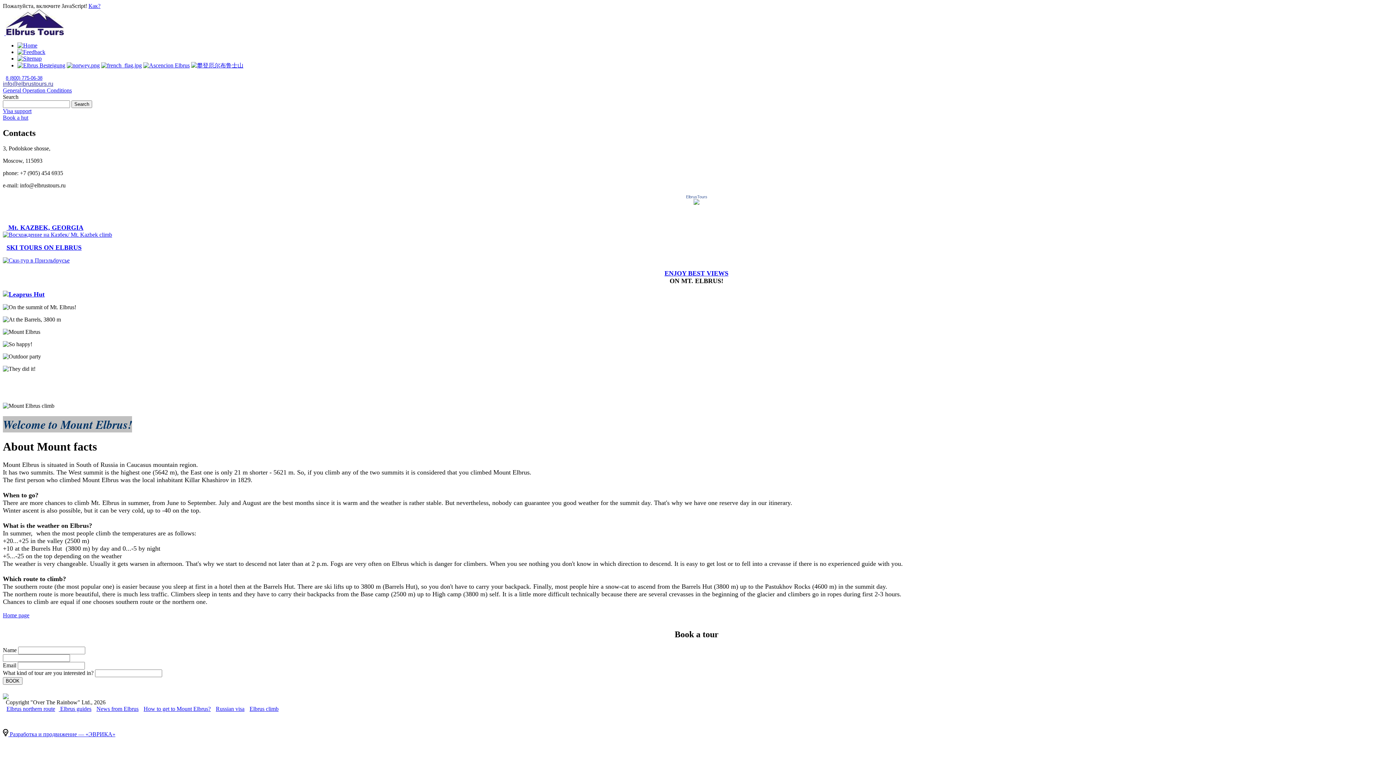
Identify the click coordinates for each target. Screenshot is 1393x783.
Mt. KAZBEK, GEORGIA (45, 227)
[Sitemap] (29, 58)
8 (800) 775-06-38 (24, 78)
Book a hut (15, 118)
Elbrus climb (264, 709)
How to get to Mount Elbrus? (177, 709)
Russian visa (230, 709)
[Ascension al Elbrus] (166, 65)
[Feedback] (31, 52)
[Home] (27, 45)
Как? (94, 6)
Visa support (17, 111)
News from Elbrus (117, 709)
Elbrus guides (75, 709)
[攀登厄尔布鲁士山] (121, 65)
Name (10, 650)
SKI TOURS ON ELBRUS (44, 247)
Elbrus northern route (31, 709)
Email (9, 665)
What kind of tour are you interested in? (48, 673)
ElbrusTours (696, 197)
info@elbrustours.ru (28, 84)
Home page (16, 615)
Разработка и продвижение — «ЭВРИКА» (61, 734)
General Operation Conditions (37, 90)
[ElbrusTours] (696, 203)
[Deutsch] (41, 65)
